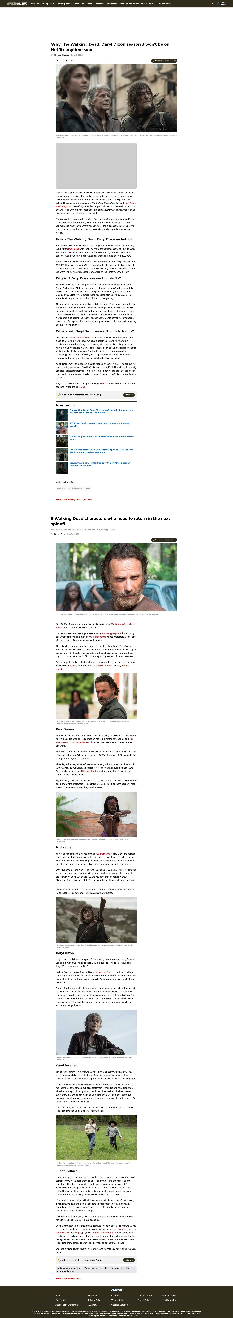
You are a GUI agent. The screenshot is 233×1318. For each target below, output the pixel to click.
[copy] (71, 60)
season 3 (80, 337)
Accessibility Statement (66, 1304)
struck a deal (73, 249)
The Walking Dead (45, 4)
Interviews (79, 4)
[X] (218, 3)
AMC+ (82, 387)
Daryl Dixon (61, 488)
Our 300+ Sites (144, 1295)
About (89, 4)
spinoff (73, 665)
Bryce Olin (59, 534)
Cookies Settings (119, 1304)
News (32, 4)
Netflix (104, 383)
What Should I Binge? (129, 4)
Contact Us (99, 4)
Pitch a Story (61, 1300)
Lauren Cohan (63, 1232)
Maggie (122, 1229)
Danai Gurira (104, 853)
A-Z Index (92, 1304)
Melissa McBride (104, 972)
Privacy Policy (95, 1300)
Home (58, 499)
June (88, 488)
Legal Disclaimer (169, 1300)
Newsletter (112, 4)
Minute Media (43, 1311)
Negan (78, 1232)
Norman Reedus (90, 771)
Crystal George (61, 55)
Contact (115, 1295)
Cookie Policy (143, 1300)
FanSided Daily (168, 1295)
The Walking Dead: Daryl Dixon (78, 499)
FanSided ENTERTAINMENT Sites (155, 4)
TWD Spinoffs (64, 4)
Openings (92, 1295)
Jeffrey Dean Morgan (102, 1232)
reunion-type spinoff (111, 633)
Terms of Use (117, 1300)
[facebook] (212, 3)
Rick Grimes (105, 665)
